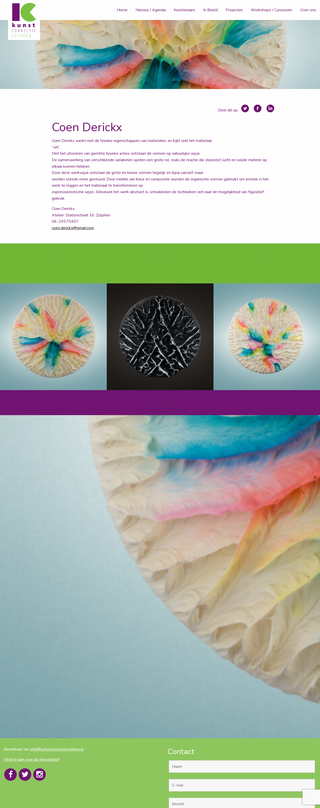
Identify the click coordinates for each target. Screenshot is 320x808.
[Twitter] (25, 774)
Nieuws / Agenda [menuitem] (151, 10)
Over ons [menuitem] (308, 10)
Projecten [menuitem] (234, 10)
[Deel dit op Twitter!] (245, 108)
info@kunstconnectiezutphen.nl (57, 749)
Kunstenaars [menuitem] (184, 10)
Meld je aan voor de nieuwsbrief (31, 759)
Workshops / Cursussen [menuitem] (271, 10)
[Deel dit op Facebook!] (258, 108)
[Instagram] (39, 774)
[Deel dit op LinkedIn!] (270, 108)
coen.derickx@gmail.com (73, 228)
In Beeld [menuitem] (210, 10)
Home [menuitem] (122, 10)
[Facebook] (10, 774)
